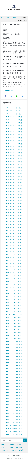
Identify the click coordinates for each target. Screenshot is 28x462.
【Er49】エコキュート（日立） (14, 249)
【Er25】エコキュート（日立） (14, 186)
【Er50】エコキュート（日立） (14, 252)
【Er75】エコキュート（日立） (14, 306)
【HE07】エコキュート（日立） (14, 356)
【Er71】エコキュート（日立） (14, 293)
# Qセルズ (13, 450)
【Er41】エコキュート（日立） (14, 228)
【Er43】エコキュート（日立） (14, 234)
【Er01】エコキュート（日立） (14, 117)
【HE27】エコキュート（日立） (14, 398)
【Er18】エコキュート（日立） (14, 168)
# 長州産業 (20, 450)
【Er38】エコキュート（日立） (14, 222)
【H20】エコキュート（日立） (13, 428)
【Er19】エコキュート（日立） (14, 171)
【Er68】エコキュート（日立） (14, 288)
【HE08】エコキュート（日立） (14, 359)
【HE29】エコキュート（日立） (14, 404)
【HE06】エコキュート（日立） (14, 353)
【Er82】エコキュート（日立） (14, 312)
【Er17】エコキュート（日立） (14, 165)
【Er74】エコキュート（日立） (14, 302)
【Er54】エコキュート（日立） (14, 258)
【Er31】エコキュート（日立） (14, 204)
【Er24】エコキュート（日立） (14, 183)
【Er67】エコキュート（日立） (14, 285)
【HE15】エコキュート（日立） (14, 374)
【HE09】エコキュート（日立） (14, 362)
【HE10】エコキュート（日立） (14, 365)
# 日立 (13, 90)
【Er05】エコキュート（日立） (14, 129)
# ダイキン (18, 444)
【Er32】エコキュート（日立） (14, 207)
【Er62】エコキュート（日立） (14, 276)
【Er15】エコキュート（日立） (14, 159)
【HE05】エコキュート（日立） (14, 350)
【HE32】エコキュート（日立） (14, 410)
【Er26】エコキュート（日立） (14, 189)
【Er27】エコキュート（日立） (14, 192)
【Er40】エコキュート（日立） (14, 225)
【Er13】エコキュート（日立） (14, 153)
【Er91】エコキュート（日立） (14, 335)
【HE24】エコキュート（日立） (14, 389)
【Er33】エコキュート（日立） (14, 210)
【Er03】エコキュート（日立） (14, 123)
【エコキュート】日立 (11, 17)
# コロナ (12, 444)
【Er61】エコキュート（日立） (14, 273)
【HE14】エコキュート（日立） (14, 371)
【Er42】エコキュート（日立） (14, 231)
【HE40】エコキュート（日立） (14, 413)
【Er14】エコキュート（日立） (14, 156)
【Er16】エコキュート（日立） (14, 162)
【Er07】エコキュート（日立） (14, 135)
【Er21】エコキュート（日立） (14, 174)
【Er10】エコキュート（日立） (14, 144)
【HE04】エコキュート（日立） (14, 347)
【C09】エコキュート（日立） (13, 111)
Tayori (14, 458)
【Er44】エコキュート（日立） (14, 237)
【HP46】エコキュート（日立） (14, 434)
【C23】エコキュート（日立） (13, 114)
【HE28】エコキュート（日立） (14, 401)
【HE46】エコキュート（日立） (14, 422)
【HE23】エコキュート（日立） (14, 386)
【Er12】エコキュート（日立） (14, 150)
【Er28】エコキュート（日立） (14, 195)
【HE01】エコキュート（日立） (14, 341)
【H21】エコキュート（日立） (13, 431)
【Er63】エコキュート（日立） (14, 279)
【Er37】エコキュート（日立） (14, 219)
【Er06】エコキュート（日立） (14, 132)
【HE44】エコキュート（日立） (14, 419)
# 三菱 (11, 447)
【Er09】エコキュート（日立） (14, 141)
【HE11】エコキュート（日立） (14, 368)
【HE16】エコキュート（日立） (14, 377)
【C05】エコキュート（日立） (13, 108)
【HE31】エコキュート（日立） (14, 407)
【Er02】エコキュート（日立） (14, 120)
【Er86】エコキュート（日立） (14, 323)
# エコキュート (6, 90)
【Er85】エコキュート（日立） (14, 321)
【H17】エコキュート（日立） (13, 425)
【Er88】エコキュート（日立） (14, 326)
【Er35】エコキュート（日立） (14, 216)
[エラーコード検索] (14, 6)
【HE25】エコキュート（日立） (14, 392)
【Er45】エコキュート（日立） (14, 240)
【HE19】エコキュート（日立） (14, 380)
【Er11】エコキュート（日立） (14, 147)
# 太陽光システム (5, 450)
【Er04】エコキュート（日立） (14, 126)
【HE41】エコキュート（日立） (14, 416)
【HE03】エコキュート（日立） (14, 344)
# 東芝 (16, 447)
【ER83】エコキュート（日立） (14, 314)
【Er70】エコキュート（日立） (14, 291)
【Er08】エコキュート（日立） (14, 138)
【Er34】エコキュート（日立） (14, 213)
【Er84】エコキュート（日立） (14, 317)
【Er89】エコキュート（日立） (14, 329)
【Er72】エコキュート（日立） (14, 297)
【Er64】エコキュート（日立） (14, 282)
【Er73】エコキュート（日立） (14, 300)
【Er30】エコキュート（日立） (14, 201)
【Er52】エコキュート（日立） (14, 255)
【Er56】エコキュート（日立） (14, 264)
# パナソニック (5, 447)
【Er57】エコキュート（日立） (14, 267)
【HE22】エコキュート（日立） (14, 383)
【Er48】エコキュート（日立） (14, 246)
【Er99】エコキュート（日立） (14, 338)
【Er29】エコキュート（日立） (14, 198)
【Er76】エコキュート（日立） (14, 308)
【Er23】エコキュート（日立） (14, 180)
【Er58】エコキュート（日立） (14, 270)
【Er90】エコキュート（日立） (14, 332)
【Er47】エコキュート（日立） (14, 243)
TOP (2, 17)
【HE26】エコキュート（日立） (14, 395)
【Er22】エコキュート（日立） (14, 177)
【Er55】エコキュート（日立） (14, 261)
